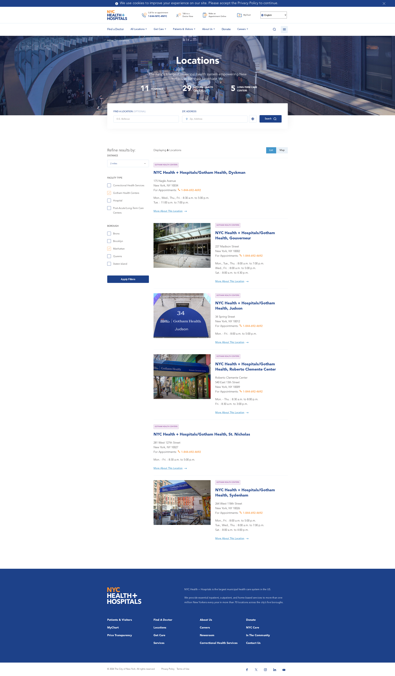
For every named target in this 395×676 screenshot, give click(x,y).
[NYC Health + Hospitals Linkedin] (275, 670)
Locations (160, 627)
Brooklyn (118, 241)
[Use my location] (252, 119)
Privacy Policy (168, 669)
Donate (226, 29)
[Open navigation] (284, 29)
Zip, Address (189, 112)
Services (159, 643)
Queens (117, 256)
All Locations (137, 29)
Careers (241, 29)
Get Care (159, 29)
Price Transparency (119, 635)
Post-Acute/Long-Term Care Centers (128, 210)
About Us (207, 29)
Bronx (116, 234)
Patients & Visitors (183, 29)
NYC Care (252, 627)
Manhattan (119, 249)
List (271, 150)
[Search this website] (274, 29)
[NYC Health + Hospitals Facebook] (247, 670)
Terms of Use (183, 669)
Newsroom (207, 635)
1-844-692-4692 (190, 190)
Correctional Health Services (128, 185)
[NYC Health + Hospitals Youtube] (284, 670)
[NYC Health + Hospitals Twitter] (256, 670)
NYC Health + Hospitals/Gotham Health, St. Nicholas (202, 434)
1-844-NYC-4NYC (157, 16)
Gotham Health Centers (126, 193)
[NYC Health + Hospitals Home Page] (117, 15)
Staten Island (120, 264)
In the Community (258, 635)
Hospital (117, 201)
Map (282, 150)
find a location (129, 112)
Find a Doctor (163, 620)
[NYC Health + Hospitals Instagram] (265, 670)
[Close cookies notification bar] (384, 3)
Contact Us (253, 643)
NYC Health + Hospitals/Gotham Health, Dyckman (199, 173)
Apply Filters (128, 279)
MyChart (113, 627)
